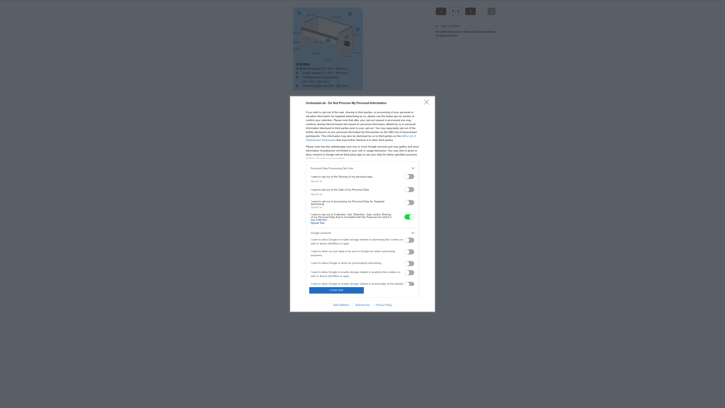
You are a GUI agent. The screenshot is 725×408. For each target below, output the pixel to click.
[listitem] (362, 168)
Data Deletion (341, 304)
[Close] (427, 103)
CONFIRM (336, 290)
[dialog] (362, 204)
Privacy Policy (384, 304)
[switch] (409, 176)
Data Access (362, 304)
